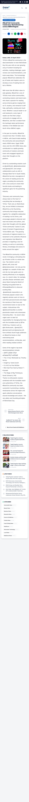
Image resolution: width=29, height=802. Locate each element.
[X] (22, 2)
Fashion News (9, 520)
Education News (9, 514)
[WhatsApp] (15, 33)
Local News (8, 532)
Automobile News (10, 505)
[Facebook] (20, 2)
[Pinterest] (21, 33)
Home (4, 15)
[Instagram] (24, 2)
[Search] (22, 8)
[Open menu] (26, 8)
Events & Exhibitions (11, 15)
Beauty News (9, 508)
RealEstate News (10, 535)
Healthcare (8, 526)
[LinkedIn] (27, 2)
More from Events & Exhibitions (15, 427)
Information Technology (11, 529)
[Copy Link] (25, 33)
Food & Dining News (10, 523)
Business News (9, 511)
